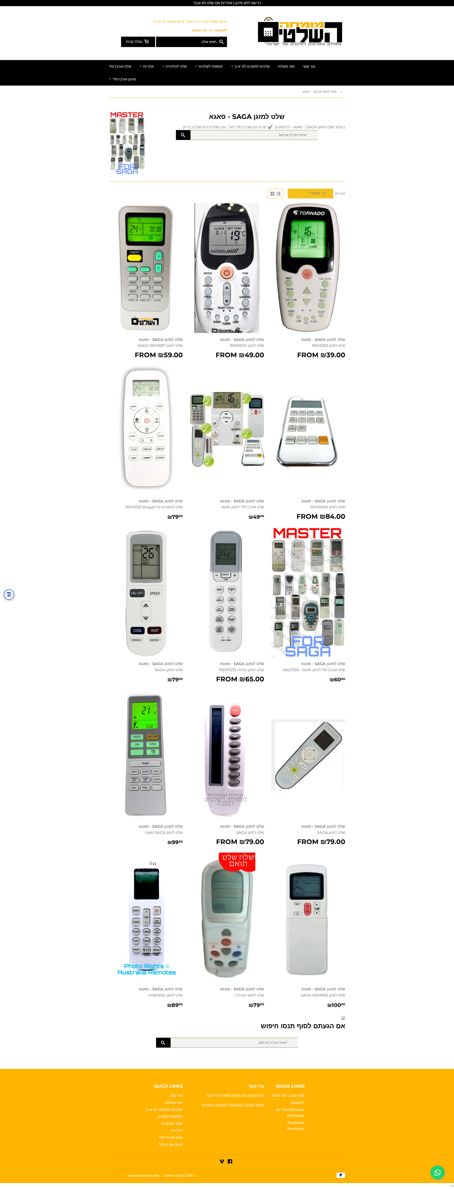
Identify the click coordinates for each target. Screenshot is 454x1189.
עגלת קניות (134, 41)
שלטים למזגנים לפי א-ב (252, 66)
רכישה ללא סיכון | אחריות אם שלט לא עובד (227, 3)
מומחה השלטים (214, 1105)
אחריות (148, 66)
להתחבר (220, 30)
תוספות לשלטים (210, 66)
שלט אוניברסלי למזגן (288, 1095)
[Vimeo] (221, 1162)
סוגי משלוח (286, 66)
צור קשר (309, 66)
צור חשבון (199, 30)
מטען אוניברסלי (124, 79)
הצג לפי (339, 193)
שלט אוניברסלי (120, 66)
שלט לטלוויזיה (176, 66)
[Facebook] (229, 1162)
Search (298, 1102)
